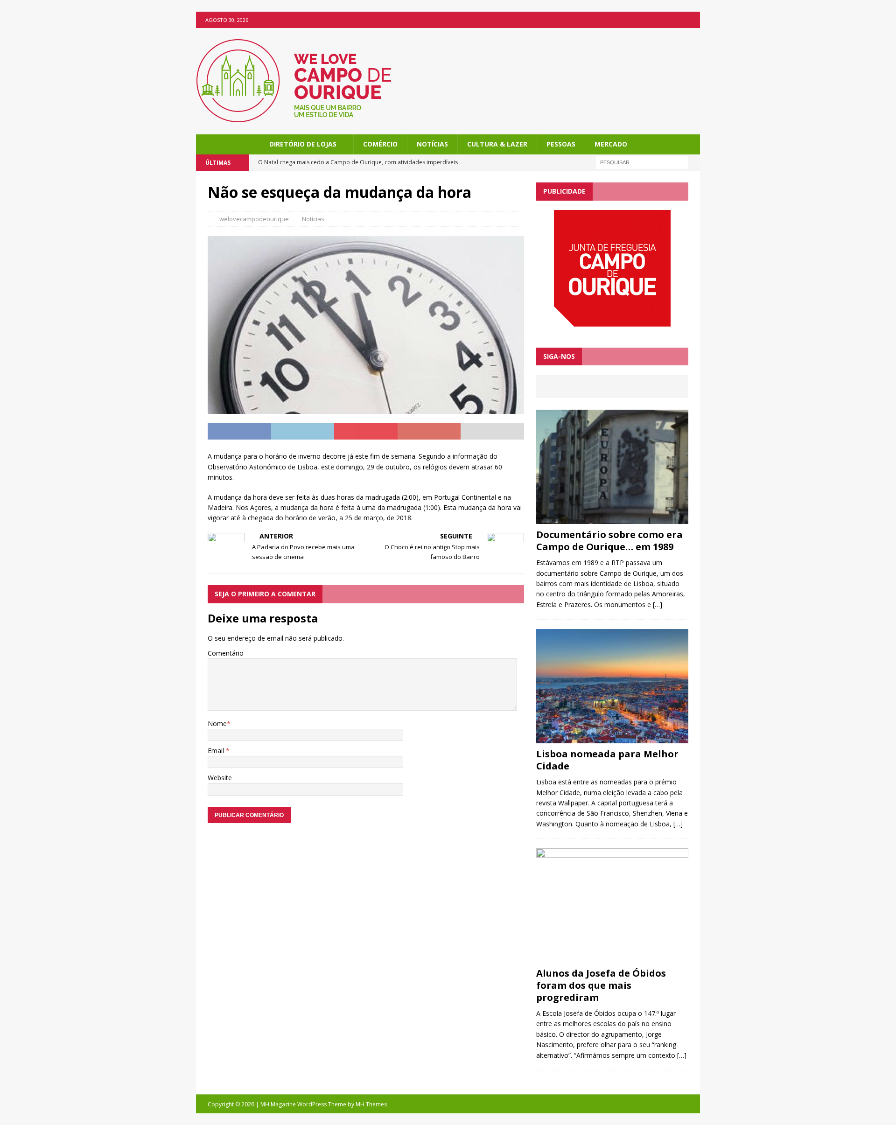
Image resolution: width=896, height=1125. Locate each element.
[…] (657, 604)
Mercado (611, 144)
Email (217, 750)
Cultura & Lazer (497, 144)
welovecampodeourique (254, 219)
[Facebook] (692, 20)
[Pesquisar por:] (641, 162)
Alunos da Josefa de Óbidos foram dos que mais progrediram (601, 985)
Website (220, 777)
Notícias (432, 144)
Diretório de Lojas (302, 144)
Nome (217, 723)
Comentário (226, 653)
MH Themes (371, 1104)
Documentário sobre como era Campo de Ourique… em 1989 (609, 540)
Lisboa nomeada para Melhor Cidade (607, 760)
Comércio (380, 144)
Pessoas (560, 144)
